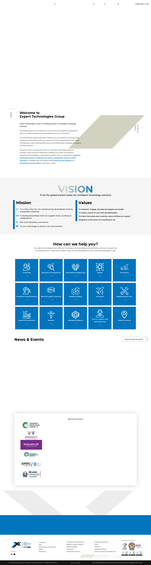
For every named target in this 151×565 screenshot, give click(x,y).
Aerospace (70, 549)
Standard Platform (100, 549)
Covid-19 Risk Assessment (99, 562)
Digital (41, 549)
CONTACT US (142, 4)
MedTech (98, 547)
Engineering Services (73, 551)
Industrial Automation (101, 542)
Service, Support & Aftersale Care (105, 551)
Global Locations (124, 4)
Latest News (110, 4)
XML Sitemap (53, 562)
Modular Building (72, 547)
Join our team (138, 562)
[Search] (102, 525)
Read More (86, 398)
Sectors (97, 4)
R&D (40, 545)
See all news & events (134, 339)
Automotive (42, 551)
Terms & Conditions (129, 562)
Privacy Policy (119, 562)
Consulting (42, 542)
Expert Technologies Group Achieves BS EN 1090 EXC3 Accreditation (52, 390)
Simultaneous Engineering (47, 547)
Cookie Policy (111, 562)
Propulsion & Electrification (75, 542)
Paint (96, 544)
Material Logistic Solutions (75, 544)
